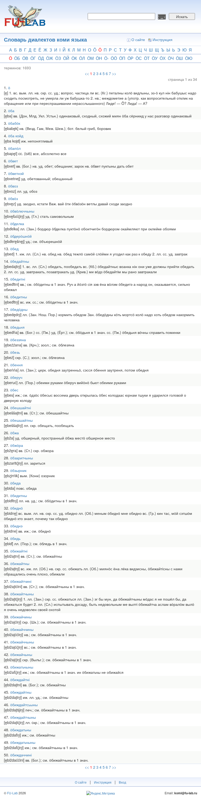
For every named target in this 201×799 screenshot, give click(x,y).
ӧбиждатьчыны (22, 742)
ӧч (171, 58)
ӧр (130, 58)
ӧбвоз (13, 186)
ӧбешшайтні (20, 407)
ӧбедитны (18, 296)
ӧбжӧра (16, 445)
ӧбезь (15, 352)
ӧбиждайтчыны (23, 717)
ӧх (163, 58)
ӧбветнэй (16, 173)
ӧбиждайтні (20, 679)
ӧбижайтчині (20, 581)
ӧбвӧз (13, 198)
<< (87, 73)
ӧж (49, 58)
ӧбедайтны (19, 261)
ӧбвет (13, 160)
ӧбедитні (17, 279)
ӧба (11, 110)
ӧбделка (17, 223)
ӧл (82, 58)
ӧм (90, 58)
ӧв (25, 58)
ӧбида (15, 483)
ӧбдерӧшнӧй (21, 236)
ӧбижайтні (18, 550)
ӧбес (14, 389)
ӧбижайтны (19, 563)
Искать (182, 16)
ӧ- (106, 58)
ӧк (74, 58)
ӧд (41, 58)
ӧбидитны (18, 495)
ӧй (66, 58)
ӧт (147, 58)
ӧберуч (16, 377)
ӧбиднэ (16, 525)
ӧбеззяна (18, 339)
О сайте (138, 39)
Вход (122, 782)
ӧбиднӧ (16, 508)
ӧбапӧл (14, 148)
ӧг (33, 58)
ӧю (188, 58)
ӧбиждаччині (21, 754)
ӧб (17, 58)
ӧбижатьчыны (21, 667)
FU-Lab (12, 793)
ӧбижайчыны (21, 654)
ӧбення (16, 364)
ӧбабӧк (14, 123)
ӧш (179, 58)
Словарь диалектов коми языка (45, 39)
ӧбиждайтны (20, 692)
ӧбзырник (18, 470)
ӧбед (14, 248)
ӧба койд (15, 135)
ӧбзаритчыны (21, 457)
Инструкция (162, 39)
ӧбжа (14, 432)
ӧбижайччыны (22, 641)
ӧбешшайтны (21, 420)
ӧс (139, 58)
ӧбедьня (17, 327)
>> (114, 73)
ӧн (99, 58)
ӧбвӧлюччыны (22, 211)
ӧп (122, 58)
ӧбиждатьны (20, 729)
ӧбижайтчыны (22, 593)
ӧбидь (15, 538)
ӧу (155, 58)
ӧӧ (114, 58)
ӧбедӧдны (18, 309)
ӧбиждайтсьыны (24, 704)
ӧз (58, 58)
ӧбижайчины (21, 616)
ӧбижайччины (22, 629)
